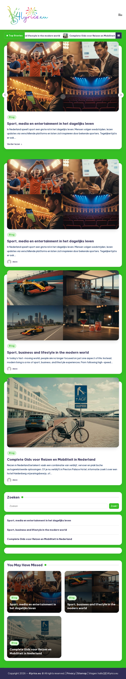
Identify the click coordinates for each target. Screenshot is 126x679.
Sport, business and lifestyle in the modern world (48, 352)
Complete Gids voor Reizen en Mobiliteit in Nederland (77, 35)
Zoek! (114, 506)
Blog (11, 117)
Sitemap (82, 673)
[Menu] (120, 15)
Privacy (71, 673)
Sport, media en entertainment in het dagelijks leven (50, 123)
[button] (14, 144)
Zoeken (13, 497)
